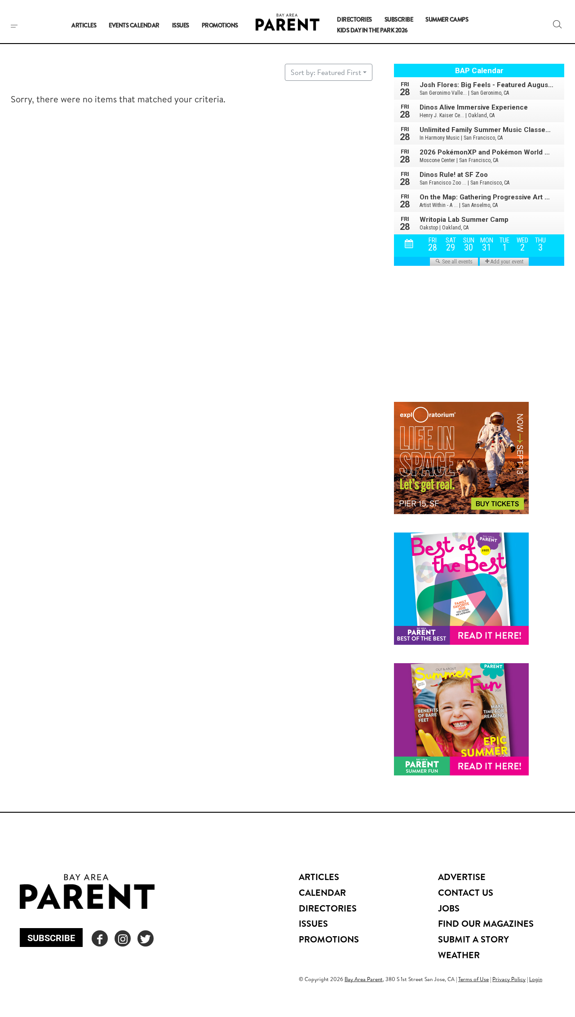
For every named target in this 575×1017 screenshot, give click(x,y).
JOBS (449, 908)
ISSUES (313, 923)
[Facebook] (100, 938)
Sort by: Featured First (326, 72)
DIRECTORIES (328, 908)
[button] (557, 24)
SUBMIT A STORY (473, 939)
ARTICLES (319, 877)
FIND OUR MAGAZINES (486, 923)
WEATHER (459, 955)
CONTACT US (465, 892)
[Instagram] (123, 938)
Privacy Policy (509, 979)
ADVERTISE (462, 877)
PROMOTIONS (329, 939)
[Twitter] (145, 938)
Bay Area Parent (364, 979)
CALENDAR (322, 892)
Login (535, 979)
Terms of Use (473, 979)
